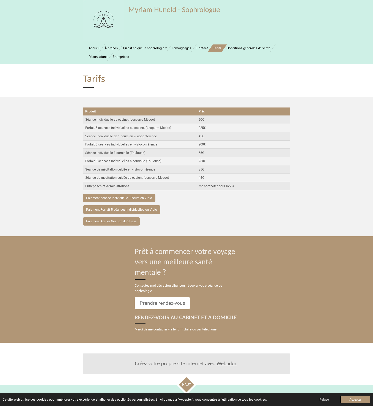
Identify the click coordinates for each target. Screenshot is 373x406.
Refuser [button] (324, 399)
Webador (227, 364)
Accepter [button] (355, 399)
